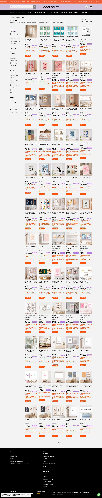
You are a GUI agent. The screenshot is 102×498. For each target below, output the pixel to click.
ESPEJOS (45, 474)
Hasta (16, 109)
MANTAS (76, 12)
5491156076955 (13, 456)
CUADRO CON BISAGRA (40, 12)
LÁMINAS (45, 476)
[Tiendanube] (57, 494)
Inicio (23, 12)
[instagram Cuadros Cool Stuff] (10, 451)
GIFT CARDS (46, 471)
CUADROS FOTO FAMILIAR (66, 12)
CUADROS (30, 12)
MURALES (49, 12)
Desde (11, 109)
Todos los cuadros (17, 17)
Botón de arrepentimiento (84, 492)
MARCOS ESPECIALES (85, 12)
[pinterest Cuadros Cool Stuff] (13, 451)
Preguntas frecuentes (48, 484)
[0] (90, 6)
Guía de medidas (47, 481)
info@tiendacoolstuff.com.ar (16, 461)
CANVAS (56, 12)
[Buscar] (34, 7)
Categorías (12, 12)
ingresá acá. (75, 492)
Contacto (45, 486)
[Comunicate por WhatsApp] (99, 495)
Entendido (14, 495)
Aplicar (21, 112)
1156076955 (13, 458)
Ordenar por (83, 19)
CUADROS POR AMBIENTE (49, 479)
